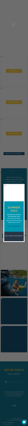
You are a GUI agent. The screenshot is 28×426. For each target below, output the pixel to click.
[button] (24, 422)
